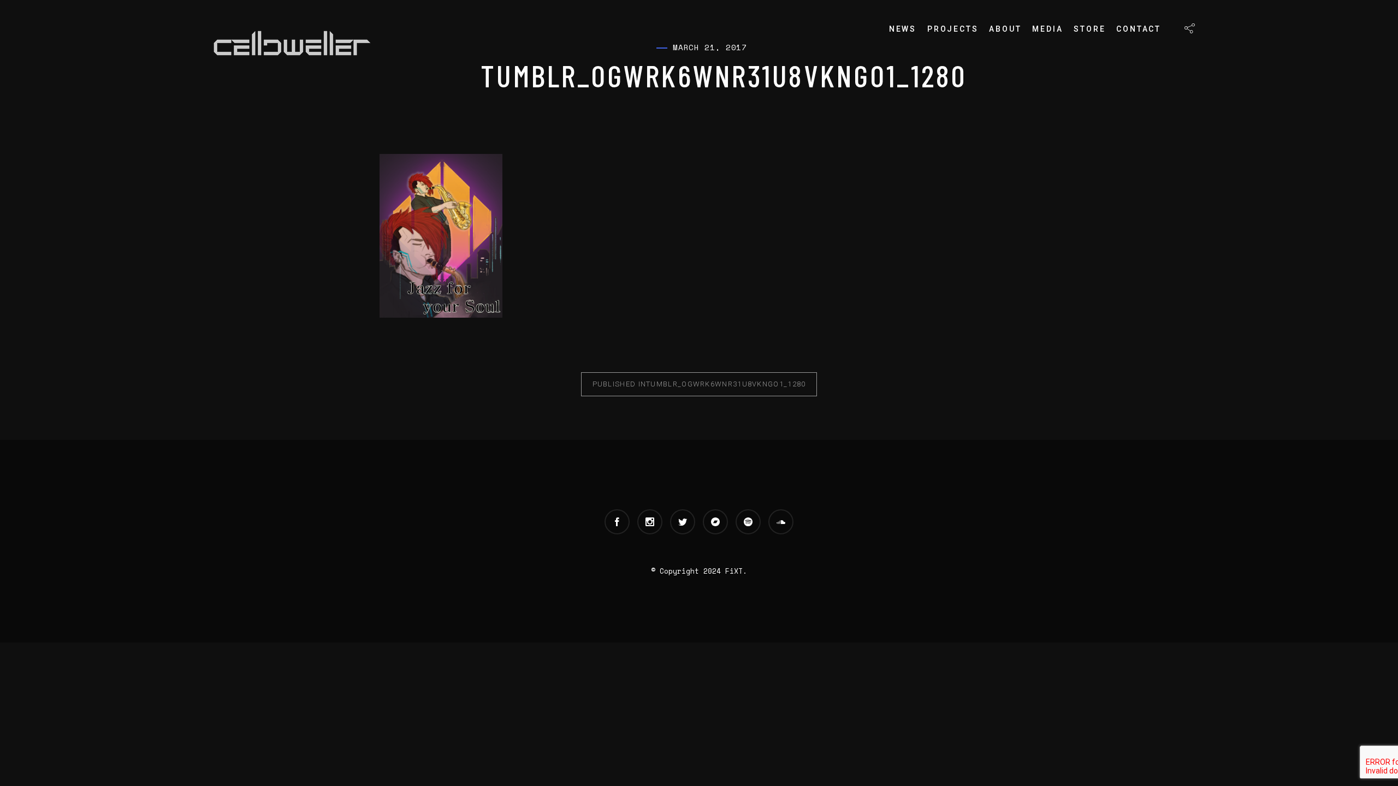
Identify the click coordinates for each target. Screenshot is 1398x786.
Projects (952, 29)
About (1005, 29)
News (902, 29)
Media (1047, 29)
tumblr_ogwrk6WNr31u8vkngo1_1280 (699, 384)
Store (1089, 29)
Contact (1138, 29)
